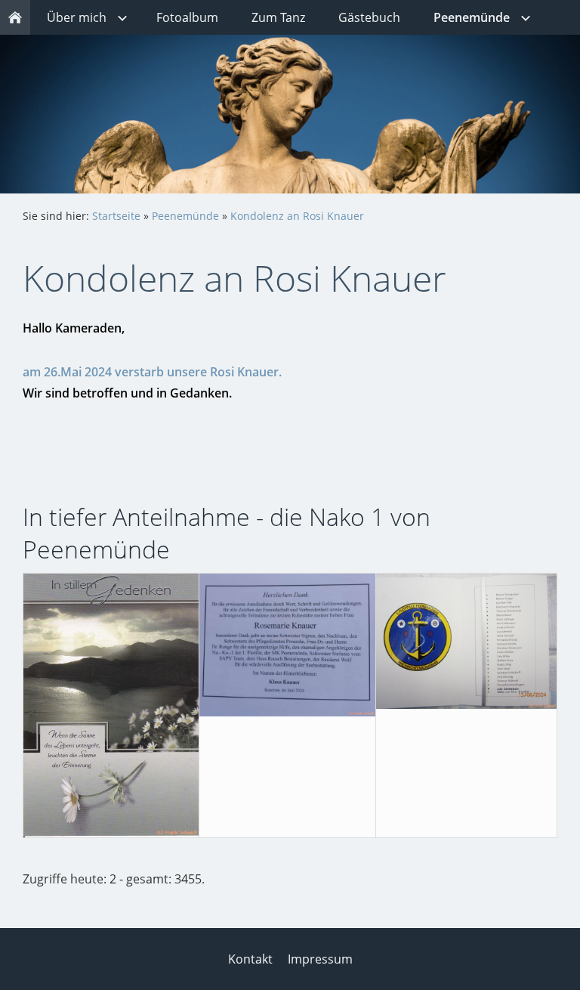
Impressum (320, 959)
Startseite (116, 216)
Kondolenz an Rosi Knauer (297, 216)
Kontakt (250, 959)
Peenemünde (185, 216)
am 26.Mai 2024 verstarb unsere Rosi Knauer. (152, 372)
